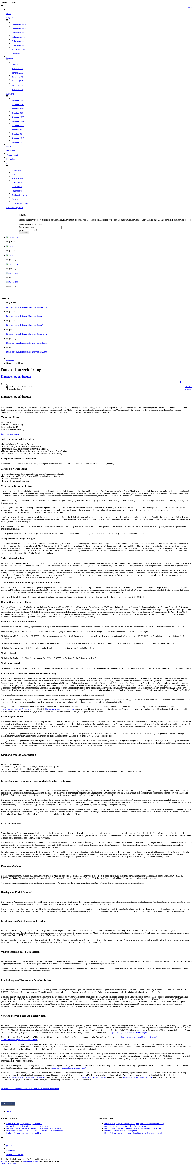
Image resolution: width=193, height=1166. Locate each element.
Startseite (10, 361)
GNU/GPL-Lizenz (31, 1161)
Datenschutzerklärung (16, 376)
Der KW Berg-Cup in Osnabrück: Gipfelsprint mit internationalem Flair (134, 1123)
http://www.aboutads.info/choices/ (15, 709)
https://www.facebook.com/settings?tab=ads (27, 1077)
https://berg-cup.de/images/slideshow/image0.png (26, 307)
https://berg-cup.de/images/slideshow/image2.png (26, 352)
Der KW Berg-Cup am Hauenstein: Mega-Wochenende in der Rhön (132, 1128)
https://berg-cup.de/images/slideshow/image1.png (26, 316)
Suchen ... (5, 2)
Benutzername (25, 224)
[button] (180, 382)
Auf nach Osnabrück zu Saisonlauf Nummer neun (125, 1126)
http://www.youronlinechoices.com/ (60, 709)
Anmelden (24, 233)
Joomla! (4, 1161)
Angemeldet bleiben (27, 230)
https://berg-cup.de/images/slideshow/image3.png (26, 325)
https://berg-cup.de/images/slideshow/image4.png (26, 334)
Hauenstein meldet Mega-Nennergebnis (120, 1131)
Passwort (23, 227)
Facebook (188, 7)
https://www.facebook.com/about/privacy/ (68, 1068)
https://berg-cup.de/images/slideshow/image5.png (26, 343)
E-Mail (188, 389)
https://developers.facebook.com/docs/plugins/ (129, 1032)
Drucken (188, 386)
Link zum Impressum (10, 434)
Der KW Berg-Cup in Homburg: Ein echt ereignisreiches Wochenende (133, 1133)
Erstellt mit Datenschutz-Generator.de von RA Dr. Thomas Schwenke (30, 1088)
